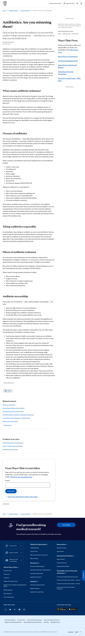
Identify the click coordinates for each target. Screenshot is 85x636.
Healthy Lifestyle (13, 10)
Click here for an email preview (21, 477)
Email (7, 480)
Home (4, 10)
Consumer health (25, 10)
